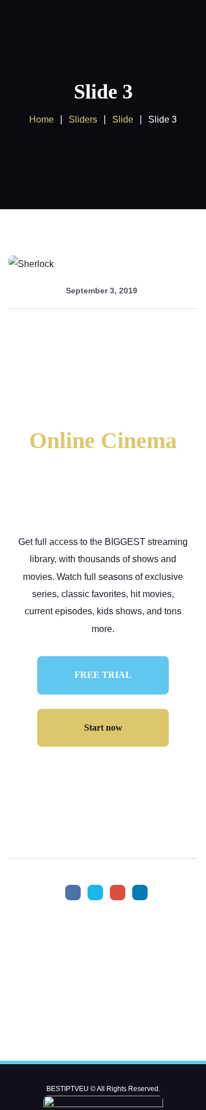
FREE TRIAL (103, 675)
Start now (103, 727)
